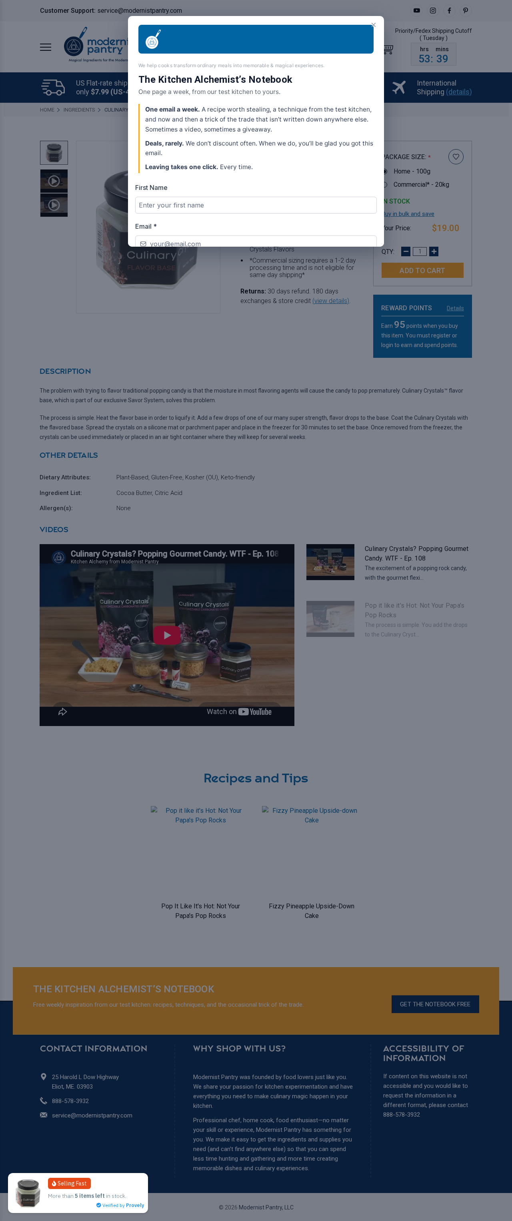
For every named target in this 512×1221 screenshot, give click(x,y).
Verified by (122, 1205)
